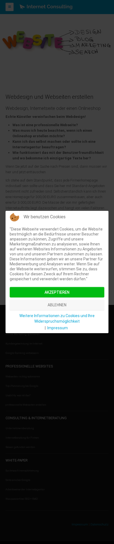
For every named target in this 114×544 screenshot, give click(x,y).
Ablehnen (57, 305)
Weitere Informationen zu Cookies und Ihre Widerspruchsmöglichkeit (57, 318)
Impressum (57, 328)
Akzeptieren (57, 292)
